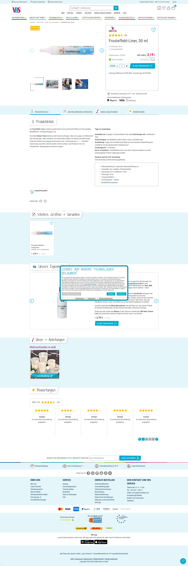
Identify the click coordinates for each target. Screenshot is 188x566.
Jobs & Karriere (35, 486)
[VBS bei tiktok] (106, 473)
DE (175, 2)
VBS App (98, 502)
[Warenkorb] (173, 7)
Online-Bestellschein (102, 484)
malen (79, 136)
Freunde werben (68, 489)
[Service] (159, 7)
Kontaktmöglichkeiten (134, 495)
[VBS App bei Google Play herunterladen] (87, 542)
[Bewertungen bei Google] (67, 519)
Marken (117, 13)
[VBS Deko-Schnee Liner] (62, 301)
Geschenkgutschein (69, 486)
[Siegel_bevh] (95, 520)
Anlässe (88, 13)
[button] (32, 50)
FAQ (64, 497)
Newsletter (66, 492)
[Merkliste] (164, 7)
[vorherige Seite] (139, 439)
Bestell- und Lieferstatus (135, 498)
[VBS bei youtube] (101, 473)
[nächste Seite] (156, 439)
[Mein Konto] (168, 7)
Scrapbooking (132, 283)
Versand (152, 60)
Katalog (65, 484)
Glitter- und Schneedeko (52, 22)
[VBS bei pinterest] (97, 473)
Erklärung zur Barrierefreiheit (104, 500)
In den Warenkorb (141, 65)
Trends (79, 13)
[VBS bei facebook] (88, 473)
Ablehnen (111, 294)
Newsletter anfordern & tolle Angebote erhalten (67, 458)
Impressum (91, 298)
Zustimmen (121, 294)
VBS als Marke (35, 492)
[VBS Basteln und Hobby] (16, 10)
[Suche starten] (116, 7)
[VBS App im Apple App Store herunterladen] (100, 542)
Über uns (33, 484)
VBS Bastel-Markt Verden (39, 494)
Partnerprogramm (36, 489)
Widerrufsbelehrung (101, 494)
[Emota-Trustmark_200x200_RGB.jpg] (121, 519)
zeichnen (48, 141)
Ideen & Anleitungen (102, 13)
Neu (63, 13)
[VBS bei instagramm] (93, 473)
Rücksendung (99, 492)
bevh (95, 516)
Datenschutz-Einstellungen (104, 497)
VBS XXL (70, 13)
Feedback (130, 501)
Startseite (32, 22)
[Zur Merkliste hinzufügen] (153, 29)
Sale (125, 13)
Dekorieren (40, 22)
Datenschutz (79, 298)
